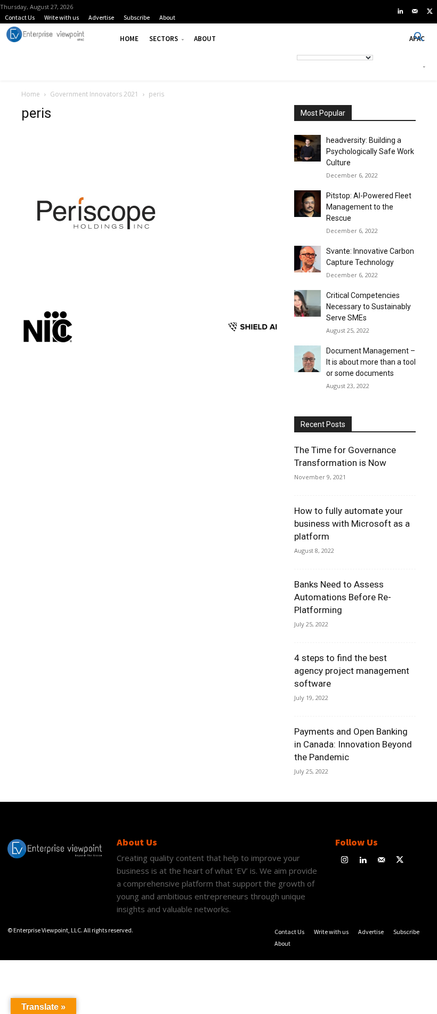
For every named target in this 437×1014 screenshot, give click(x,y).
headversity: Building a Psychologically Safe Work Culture (370, 151)
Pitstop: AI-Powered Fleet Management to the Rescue (368, 206)
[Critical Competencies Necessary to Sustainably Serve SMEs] (307, 303)
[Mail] (415, 11)
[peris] (101, 289)
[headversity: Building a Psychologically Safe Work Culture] (307, 148)
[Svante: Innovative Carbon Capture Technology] (307, 259)
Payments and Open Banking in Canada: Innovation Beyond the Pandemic (353, 744)
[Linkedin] (400, 11)
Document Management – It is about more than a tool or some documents (371, 362)
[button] (419, 37)
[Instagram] (344, 860)
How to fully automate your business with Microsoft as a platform (352, 523)
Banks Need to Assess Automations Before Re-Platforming (342, 597)
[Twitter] (429, 11)
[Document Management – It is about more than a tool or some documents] (307, 358)
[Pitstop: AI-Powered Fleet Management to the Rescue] (307, 203)
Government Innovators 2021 (94, 94)
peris (36, 113)
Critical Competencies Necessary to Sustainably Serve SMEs (368, 306)
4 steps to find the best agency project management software (351, 671)
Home (30, 94)
